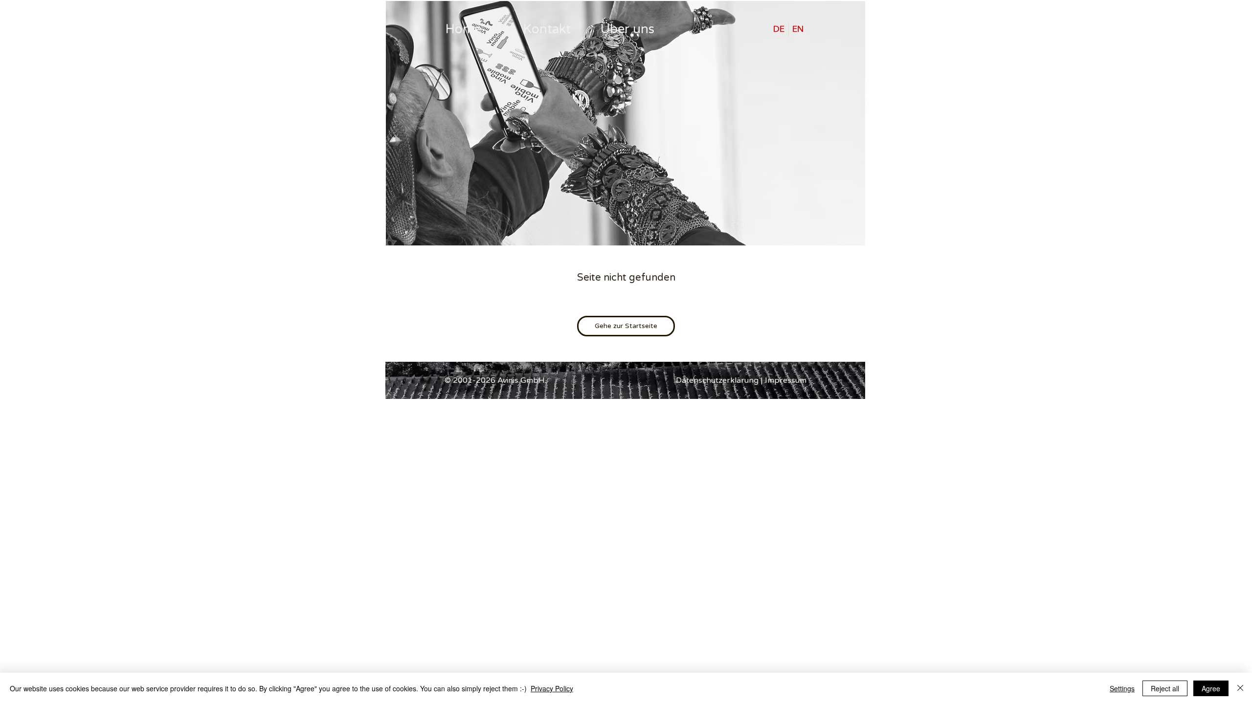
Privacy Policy (552, 688)
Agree (1211, 688)
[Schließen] (1240, 688)
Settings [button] (1122, 688)
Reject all (1165, 688)
